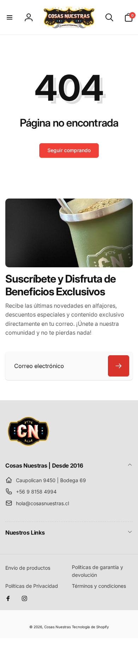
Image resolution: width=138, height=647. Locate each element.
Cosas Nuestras (57, 627)
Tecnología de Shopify (90, 627)
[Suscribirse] (118, 366)
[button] (9, 17)
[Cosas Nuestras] (28, 446)
